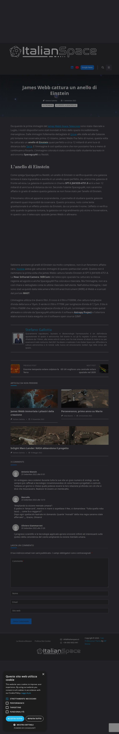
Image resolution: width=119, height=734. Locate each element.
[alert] (59, 367)
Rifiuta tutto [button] (35, 718)
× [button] (43, 674)
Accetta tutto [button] (15, 718)
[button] (25, 724)
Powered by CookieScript (25, 728)
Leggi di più (26, 693)
